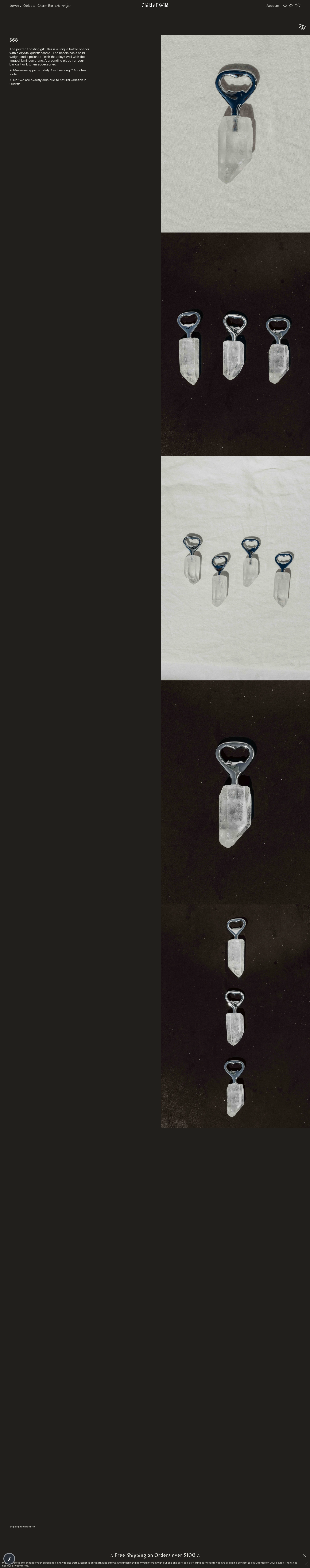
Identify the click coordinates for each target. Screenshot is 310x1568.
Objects (29, 5)
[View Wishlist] (291, 5)
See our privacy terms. (15, 1565)
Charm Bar (45, 5)
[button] (9, 1559)
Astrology (63, 5)
